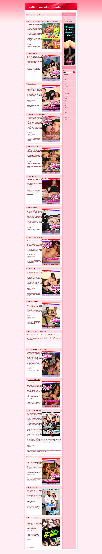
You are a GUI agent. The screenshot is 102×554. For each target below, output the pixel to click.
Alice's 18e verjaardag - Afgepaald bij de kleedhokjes (43, 22)
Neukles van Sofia (33, 457)
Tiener (66, 112)
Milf (65, 100)
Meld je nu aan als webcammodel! (37, 332)
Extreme (66, 86)
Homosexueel (67, 93)
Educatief (66, 84)
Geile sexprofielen (68, 19)
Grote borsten (67, 91)
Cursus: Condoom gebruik (35, 238)
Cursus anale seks (33, 53)
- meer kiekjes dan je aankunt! (45, 7)
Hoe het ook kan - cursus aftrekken (38, 349)
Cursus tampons (32, 177)
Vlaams (66, 119)
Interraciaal (66, 95)
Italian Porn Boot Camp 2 (35, 410)
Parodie (66, 105)
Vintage (66, 115)
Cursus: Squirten (33, 301)
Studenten (66, 110)
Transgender (67, 114)
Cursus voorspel (32, 207)
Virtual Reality (67, 117)
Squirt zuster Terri (33, 487)
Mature (66, 98)
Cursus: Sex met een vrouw (36, 268)
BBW (65, 79)
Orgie (66, 103)
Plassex (66, 107)
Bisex (66, 81)
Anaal (66, 77)
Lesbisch (66, 96)
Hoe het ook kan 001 (34, 380)
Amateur (66, 76)
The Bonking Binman (34, 518)
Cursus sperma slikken (34, 146)
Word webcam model (68, 21)
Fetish (66, 88)
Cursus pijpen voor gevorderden (37, 114)
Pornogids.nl (32, 547)
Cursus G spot (32, 84)
